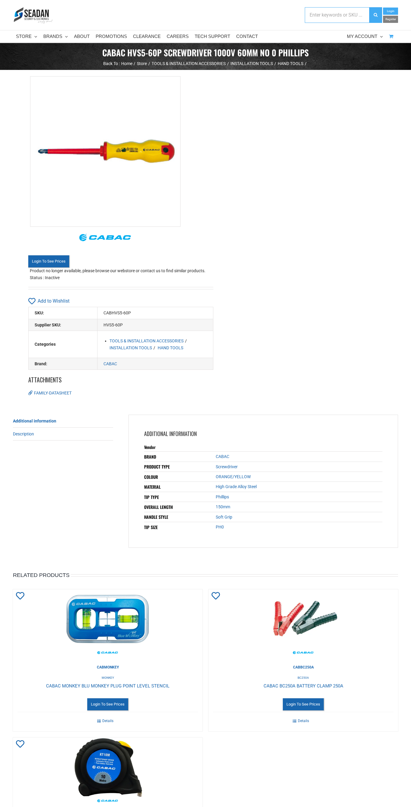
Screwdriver (227, 466)
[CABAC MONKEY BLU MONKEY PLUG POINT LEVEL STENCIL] (107, 622)
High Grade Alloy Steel (236, 486)
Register (390, 19)
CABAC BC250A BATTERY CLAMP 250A (303, 686)
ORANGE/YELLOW (233, 476)
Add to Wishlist (54, 301)
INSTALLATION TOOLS (131, 347)
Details (107, 721)
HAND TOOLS (170, 347)
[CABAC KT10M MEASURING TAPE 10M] (107, 770)
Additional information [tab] (34, 421)
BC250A (303, 677)
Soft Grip (224, 517)
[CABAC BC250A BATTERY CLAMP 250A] (303, 622)
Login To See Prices (49, 261)
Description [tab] (23, 434)
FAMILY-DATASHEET (53, 393)
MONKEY (108, 677)
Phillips (222, 496)
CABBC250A (303, 667)
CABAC (110, 363)
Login (390, 11)
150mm (223, 506)
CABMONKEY (108, 667)
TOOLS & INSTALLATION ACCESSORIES (147, 340)
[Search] (375, 15)
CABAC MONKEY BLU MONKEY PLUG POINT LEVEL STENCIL (107, 686)
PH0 (220, 527)
